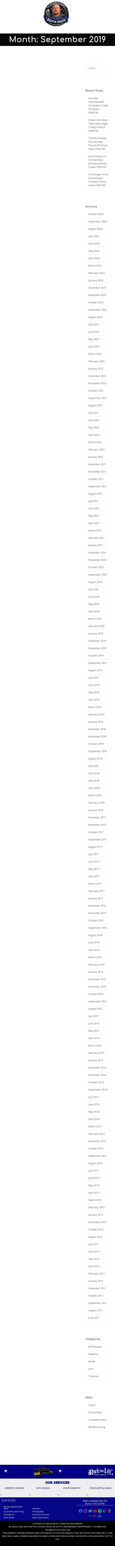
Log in (91, 1405)
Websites (36, 1508)
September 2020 (97, 574)
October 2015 (95, 994)
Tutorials (93, 1376)
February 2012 (96, 1273)
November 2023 (97, 295)
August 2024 (95, 228)
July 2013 (93, 1170)
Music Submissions (40, 1517)
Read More (13, 160)
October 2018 (95, 744)
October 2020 (95, 567)
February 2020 (96, 626)
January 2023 (95, 368)
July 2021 (93, 501)
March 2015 (95, 1045)
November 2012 (97, 1222)
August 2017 (95, 847)
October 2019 (95, 655)
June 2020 (93, 596)
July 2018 (93, 766)
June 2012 (93, 1251)
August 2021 (95, 493)
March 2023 (95, 354)
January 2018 (95, 810)
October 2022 (95, 390)
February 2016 (96, 964)
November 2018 (97, 736)
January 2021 (95, 545)
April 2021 (94, 523)
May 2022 (93, 427)
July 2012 (93, 1244)
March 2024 (95, 265)
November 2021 (97, 471)
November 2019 (97, 648)
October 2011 (95, 1295)
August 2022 (95, 405)
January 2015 (95, 1060)
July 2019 (93, 677)
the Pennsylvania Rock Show (13, 1507)
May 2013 (93, 1185)
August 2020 (95, 582)
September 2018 (97, 751)
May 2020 (93, 604)
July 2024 (93, 236)
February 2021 (96, 538)
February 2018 (96, 802)
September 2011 (97, 1303)
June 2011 (93, 1317)
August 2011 (95, 1310)
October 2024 (95, 214)
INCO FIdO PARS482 (24, 261)
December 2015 (97, 979)
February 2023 (96, 361)
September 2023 (97, 309)
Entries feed (95, 1412)
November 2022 (97, 383)
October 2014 (95, 1082)
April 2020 (94, 611)
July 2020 (93, 589)
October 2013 (95, 1148)
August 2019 (95, 670)
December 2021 (97, 464)
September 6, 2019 (17, 549)
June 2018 (93, 773)
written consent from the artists (46, 1526)
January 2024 (95, 280)
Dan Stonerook (21, 544)
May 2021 (93, 515)
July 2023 (93, 324)
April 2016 (94, 950)
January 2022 (95, 457)
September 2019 (97, 663)
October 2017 (95, 832)
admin (35, 124)
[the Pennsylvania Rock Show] (56, 13)
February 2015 (96, 1053)
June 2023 (93, 331)
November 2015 (97, 986)
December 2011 (97, 1288)
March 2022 (95, 442)
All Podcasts (50, 124)
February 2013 (96, 1207)
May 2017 (93, 869)
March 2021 (95, 530)
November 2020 (97, 560)
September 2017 (97, 839)
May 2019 (93, 692)
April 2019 (94, 699)
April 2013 (94, 1192)
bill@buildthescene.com (58, 1529)
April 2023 (94, 346)
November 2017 (97, 824)
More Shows (9, 1517)
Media (91, 1361)
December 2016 (97, 905)
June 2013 (93, 1178)
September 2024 (97, 221)
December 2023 (97, 287)
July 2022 (93, 412)
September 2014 (97, 1089)
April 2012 (94, 1266)
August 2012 (95, 1236)
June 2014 (93, 1104)
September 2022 (97, 398)
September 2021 (97, 486)
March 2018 (95, 795)
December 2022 (97, 376)
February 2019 (96, 714)
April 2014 (94, 1119)
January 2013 (95, 1214)
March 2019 (95, 707)
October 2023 (95, 302)
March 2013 (95, 1200)
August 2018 (95, 758)
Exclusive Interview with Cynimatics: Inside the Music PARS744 (98, 105)
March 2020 (95, 618)
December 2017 (97, 817)
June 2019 (93, 685)
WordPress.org (96, 1427)
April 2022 (94, 435)
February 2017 (96, 891)
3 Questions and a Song (14, 1511)
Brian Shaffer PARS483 (27, 119)
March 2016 (95, 957)
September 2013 (97, 1156)
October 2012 (95, 1229)
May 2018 (93, 780)
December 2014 (97, 1067)
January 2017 (95, 898)
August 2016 (95, 935)
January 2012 (95, 1281)
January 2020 (95, 633)
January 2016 (95, 972)
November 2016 (97, 913)
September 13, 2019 (17, 407)
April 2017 (94, 876)
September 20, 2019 (17, 265)
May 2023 (93, 339)
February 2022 (96, 449)
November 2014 (97, 1075)
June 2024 (93, 243)
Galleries (93, 1354)
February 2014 (96, 1133)
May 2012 (93, 1259)
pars (60, 124)
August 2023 (95, 317)
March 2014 (95, 1126)
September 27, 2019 (17, 124)
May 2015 (93, 1030)
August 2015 (95, 1008)
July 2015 (93, 1016)
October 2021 (95, 479)
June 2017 (93, 861)
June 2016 (93, 942)
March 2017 (95, 883)
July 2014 (93, 1097)
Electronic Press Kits (40, 1514)
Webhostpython (52, 1533)
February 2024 (96, 273)
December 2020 (97, 552)
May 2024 (93, 251)
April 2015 (94, 1038)
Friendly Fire (9, 1514)
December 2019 (97, 641)
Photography (38, 1511)
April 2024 (94, 258)
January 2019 (95, 721)
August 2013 (95, 1163)
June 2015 (93, 1023)
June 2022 (93, 420)
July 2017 (93, 854)
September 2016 (97, 927)
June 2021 (93, 508)
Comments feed (97, 1419)
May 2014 (93, 1111)
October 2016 (95, 920)
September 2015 (97, 1001)
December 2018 (97, 729)
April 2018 (94, 788)
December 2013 (97, 1141)
